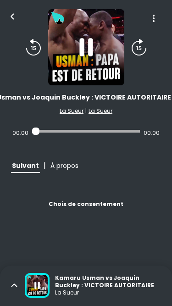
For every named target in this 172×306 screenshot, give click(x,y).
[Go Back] (12, 15)
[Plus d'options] (153, 18)
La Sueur (71, 111)
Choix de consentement (86, 204)
